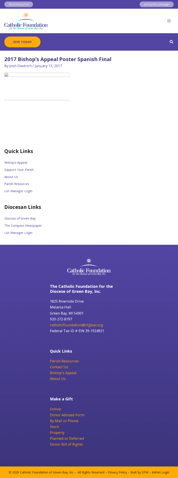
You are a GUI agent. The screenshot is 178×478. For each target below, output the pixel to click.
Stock (54, 426)
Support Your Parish (19, 169)
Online (55, 408)
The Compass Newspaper (23, 225)
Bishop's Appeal (63, 372)
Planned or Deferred (67, 438)
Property (57, 432)
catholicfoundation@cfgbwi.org (76, 324)
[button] (18, 4)
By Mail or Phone (64, 420)
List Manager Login (18, 191)
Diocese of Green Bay (20, 218)
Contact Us (59, 366)
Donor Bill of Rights (66, 444)
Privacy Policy (117, 472)
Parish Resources (16, 184)
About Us (11, 177)
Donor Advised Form (67, 414)
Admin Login (160, 472)
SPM (145, 472)
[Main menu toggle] (169, 21)
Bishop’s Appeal (15, 162)
